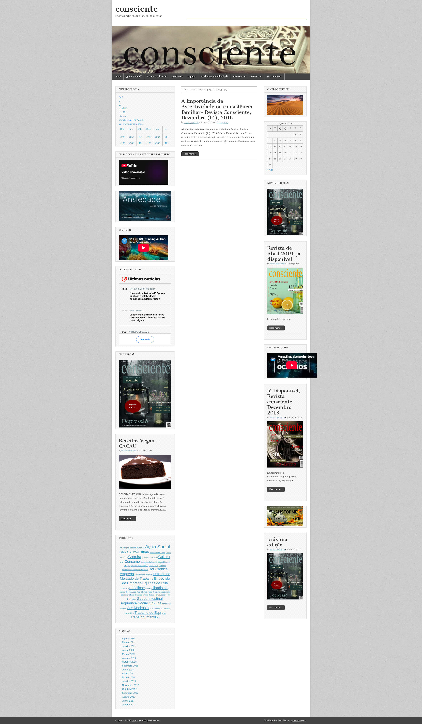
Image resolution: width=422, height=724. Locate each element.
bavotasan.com (299, 720)
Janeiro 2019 (129, 658)
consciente (136, 9)
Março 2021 (128, 642)
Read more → (190, 154)
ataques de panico (137, 548)
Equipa (192, 76)
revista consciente (191, 122)
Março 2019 (128, 654)
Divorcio (144, 570)
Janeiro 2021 (129, 646)
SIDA (151, 608)
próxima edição (277, 542)
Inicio (118, 76)
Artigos (254, 76)
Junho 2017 (128, 700)
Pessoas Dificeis (142, 595)
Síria (132, 613)
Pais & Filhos (142, 592)
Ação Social (157, 546)
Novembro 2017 (130, 685)
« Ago (270, 169)
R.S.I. (168, 595)
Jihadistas (159, 588)
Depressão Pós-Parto (139, 566)
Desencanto (153, 566)
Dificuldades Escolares (131, 570)
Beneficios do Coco (157, 553)
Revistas (237, 76)
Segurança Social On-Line (140, 603)
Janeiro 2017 (129, 704)
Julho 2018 (128, 669)
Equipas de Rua (155, 583)
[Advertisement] (247, 12)
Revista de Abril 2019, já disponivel (283, 253)
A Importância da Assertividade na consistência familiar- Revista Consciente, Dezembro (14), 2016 (216, 109)
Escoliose (137, 588)
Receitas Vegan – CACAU (139, 443)
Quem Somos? (134, 76)
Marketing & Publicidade (214, 76)
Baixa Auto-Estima (134, 552)
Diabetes (162, 566)
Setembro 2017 (130, 693)
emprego (127, 574)
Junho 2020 (128, 650)
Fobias (148, 588)
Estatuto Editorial (156, 76)
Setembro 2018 (130, 665)
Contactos (177, 76)
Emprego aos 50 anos (143, 574)
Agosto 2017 (128, 697)
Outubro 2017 (129, 689)
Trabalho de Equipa (150, 612)
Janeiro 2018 (129, 681)
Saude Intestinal (150, 598)
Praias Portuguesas (157, 595)
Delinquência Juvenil (148, 562)
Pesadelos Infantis (127, 595)
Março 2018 (128, 677)
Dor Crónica (158, 569)
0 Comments (222, 122)
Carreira (134, 557)
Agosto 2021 (128, 638)
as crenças (124, 548)
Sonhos (157, 608)
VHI (158, 618)
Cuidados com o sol (150, 557)
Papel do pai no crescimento (159, 592)
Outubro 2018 (129, 661)
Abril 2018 (127, 673)
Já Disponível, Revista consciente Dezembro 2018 (283, 402)
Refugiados (131, 599)
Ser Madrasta (138, 608)
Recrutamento (274, 76)
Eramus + (125, 588)
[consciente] (211, 36)
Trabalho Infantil (143, 617)
